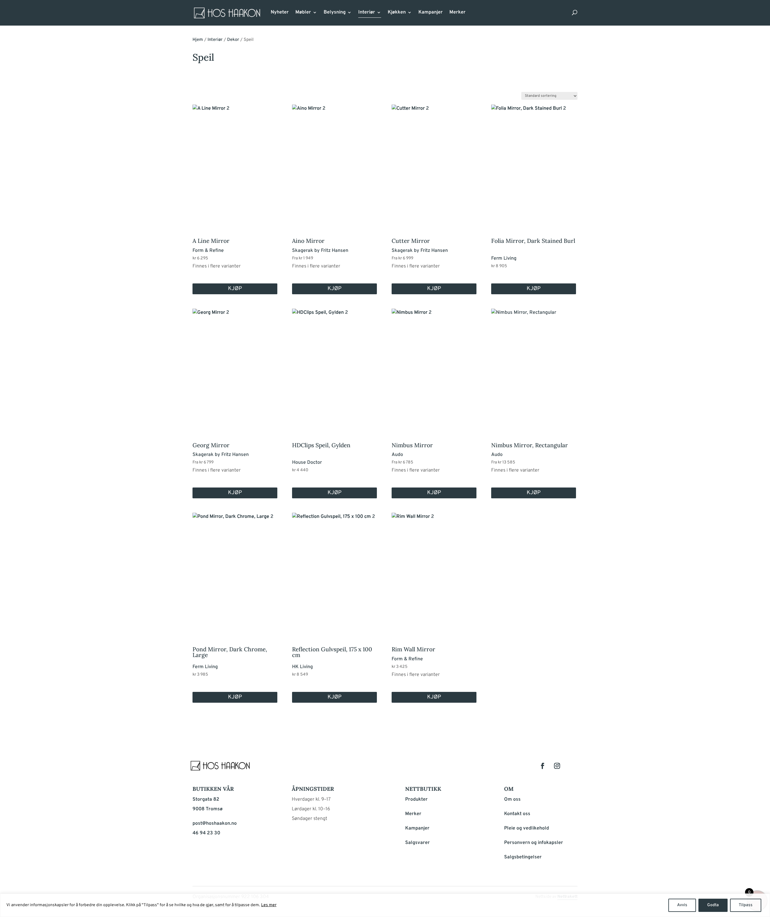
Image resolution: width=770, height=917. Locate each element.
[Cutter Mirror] (434, 163)
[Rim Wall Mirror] (434, 571)
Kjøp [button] (534, 288)
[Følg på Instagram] (557, 766)
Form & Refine (208, 251)
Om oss (512, 799)
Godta (713, 905)
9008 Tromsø (207, 809)
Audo (397, 455)
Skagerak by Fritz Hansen (320, 251)
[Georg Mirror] (234, 367)
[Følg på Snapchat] (571, 766)
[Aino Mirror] (334, 163)
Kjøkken (397, 12)
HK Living (302, 667)
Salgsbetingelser (523, 857)
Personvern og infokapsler (533, 843)
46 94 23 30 (206, 833)
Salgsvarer (417, 843)
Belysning (335, 12)
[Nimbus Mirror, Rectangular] (533, 367)
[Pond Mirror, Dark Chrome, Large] (234, 571)
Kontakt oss (517, 814)
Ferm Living (503, 258)
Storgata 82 (205, 799)
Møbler (303, 12)
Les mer (268, 905)
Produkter (416, 799)
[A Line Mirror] (234, 163)
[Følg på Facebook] (543, 766)
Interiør (366, 12)
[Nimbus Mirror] (434, 367)
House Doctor (307, 463)
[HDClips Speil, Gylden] (334, 367)
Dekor (233, 40)
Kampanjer (430, 12)
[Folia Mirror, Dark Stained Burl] (533, 163)
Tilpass (746, 905)
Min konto (474, 14)
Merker (457, 12)
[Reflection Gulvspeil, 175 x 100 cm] (334, 571)
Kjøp (235, 288)
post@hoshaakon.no (214, 824)
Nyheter (280, 12)
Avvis (682, 905)
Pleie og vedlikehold (526, 828)
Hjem (197, 40)
